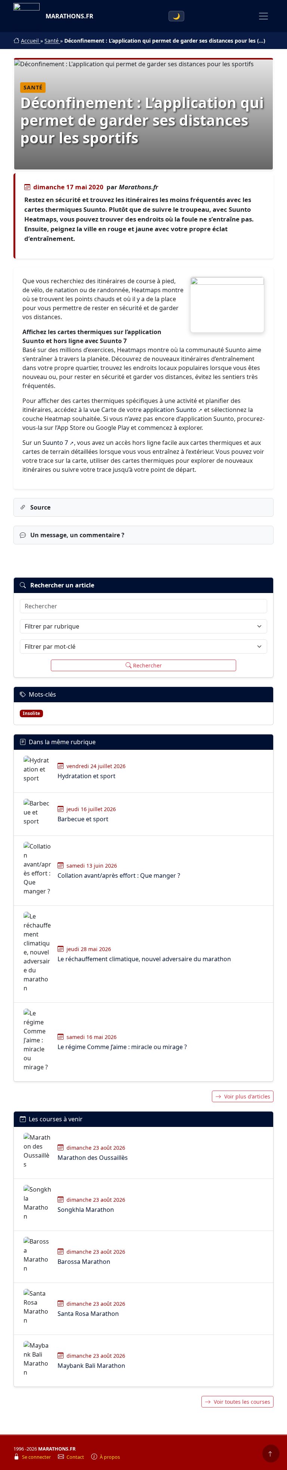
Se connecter (37, 1457)
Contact (76, 1457)
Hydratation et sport (86, 776)
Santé (52, 40)
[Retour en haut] (271, 1454)
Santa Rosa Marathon (88, 1313)
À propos (110, 1457)
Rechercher (147, 665)
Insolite (31, 713)
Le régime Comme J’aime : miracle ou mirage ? (122, 1047)
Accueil (30, 40)
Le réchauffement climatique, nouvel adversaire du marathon (144, 959)
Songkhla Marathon (86, 1209)
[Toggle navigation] (263, 16)
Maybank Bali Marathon (91, 1365)
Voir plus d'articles (247, 1096)
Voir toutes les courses (242, 1401)
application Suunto (170, 410)
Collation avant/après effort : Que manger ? (119, 875)
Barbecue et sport (83, 819)
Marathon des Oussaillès (93, 1157)
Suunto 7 (55, 442)
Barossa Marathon (84, 1261)
